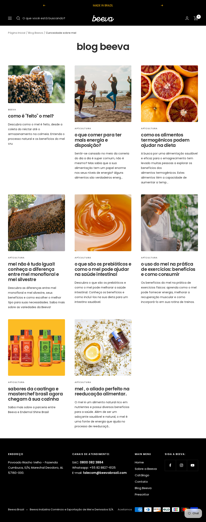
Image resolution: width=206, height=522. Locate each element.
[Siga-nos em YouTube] (192, 465)
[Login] (187, 18)
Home (139, 462)
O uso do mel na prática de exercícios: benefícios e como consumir (168, 269)
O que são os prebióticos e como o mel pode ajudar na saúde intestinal (103, 269)
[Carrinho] (196, 18)
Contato (141, 481)
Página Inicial (16, 33)
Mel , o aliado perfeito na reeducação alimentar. (102, 391)
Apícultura (83, 128)
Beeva (12, 109)
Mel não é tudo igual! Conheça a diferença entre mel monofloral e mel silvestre (33, 272)
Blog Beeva (35, 33)
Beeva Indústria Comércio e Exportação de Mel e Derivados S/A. (72, 509)
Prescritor (142, 494)
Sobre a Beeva (146, 469)
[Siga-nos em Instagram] (181, 465)
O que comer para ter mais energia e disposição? (98, 140)
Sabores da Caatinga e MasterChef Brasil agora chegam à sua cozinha (35, 394)
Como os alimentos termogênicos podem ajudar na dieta (165, 140)
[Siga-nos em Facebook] (170, 465)
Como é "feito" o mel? (31, 116)
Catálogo (142, 475)
